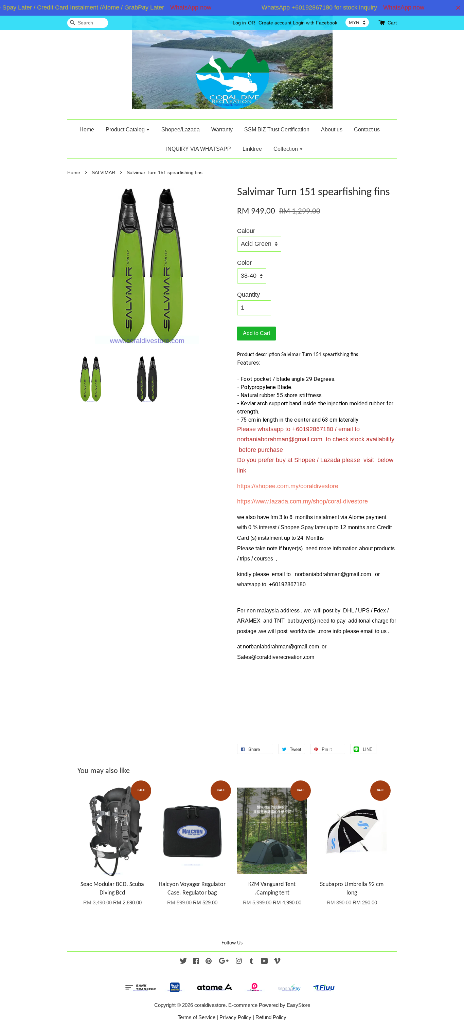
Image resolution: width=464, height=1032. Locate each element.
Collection (286, 149)
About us (331, 129)
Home (86, 129)
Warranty (222, 129)
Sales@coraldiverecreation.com (275, 657)
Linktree (252, 149)
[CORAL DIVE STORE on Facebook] (196, 962)
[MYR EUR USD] (357, 22)
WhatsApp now (180, 7)
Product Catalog (126, 129)
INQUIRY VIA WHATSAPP (198, 149)
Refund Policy (270, 1017)
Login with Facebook (315, 22)
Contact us (367, 129)
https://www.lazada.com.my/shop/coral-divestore (302, 501)
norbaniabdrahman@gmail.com (279, 439)
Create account (274, 22)
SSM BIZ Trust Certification (276, 129)
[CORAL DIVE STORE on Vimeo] (277, 962)
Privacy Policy (235, 1017)
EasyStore (298, 1005)
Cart (392, 22)
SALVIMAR (103, 172)
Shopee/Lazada (180, 129)
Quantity (248, 294)
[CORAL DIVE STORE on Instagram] (239, 962)
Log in (239, 22)
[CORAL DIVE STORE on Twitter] (183, 962)
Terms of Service (196, 1017)
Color (244, 262)
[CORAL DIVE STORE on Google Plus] (223, 962)
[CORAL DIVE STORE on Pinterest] (208, 962)
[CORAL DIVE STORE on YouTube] (264, 962)
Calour (246, 230)
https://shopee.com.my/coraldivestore (287, 486)
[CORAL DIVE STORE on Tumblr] (251, 962)
